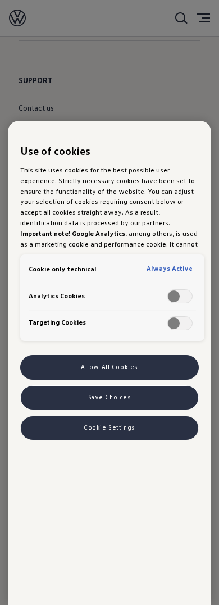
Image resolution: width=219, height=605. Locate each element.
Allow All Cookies (109, 367)
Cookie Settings (109, 427)
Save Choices (109, 397)
